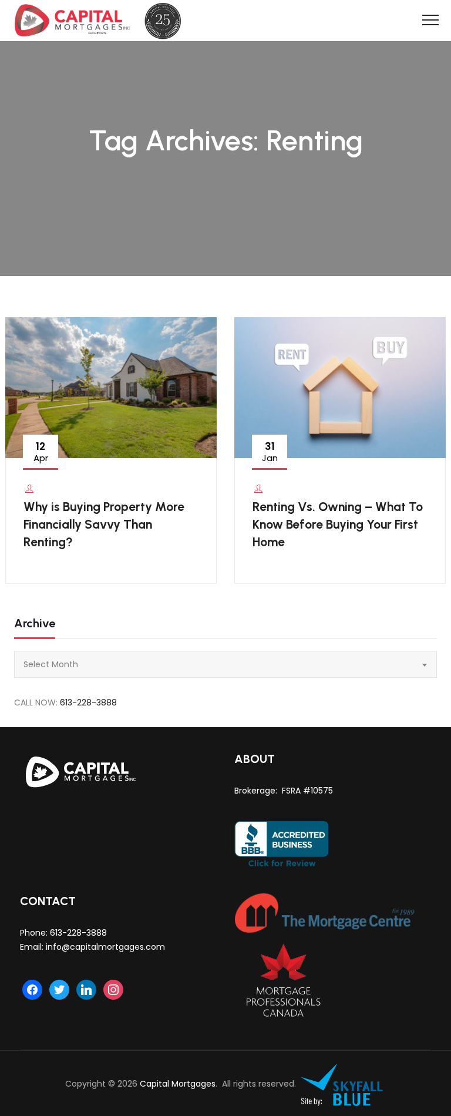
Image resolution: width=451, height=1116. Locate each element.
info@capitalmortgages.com (105, 947)
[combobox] (225, 664)
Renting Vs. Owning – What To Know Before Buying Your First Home (338, 524)
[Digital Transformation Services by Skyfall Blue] (342, 1084)
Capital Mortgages (178, 1084)
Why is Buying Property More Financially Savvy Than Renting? (103, 524)
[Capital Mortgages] (102, 20)
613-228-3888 (88, 702)
